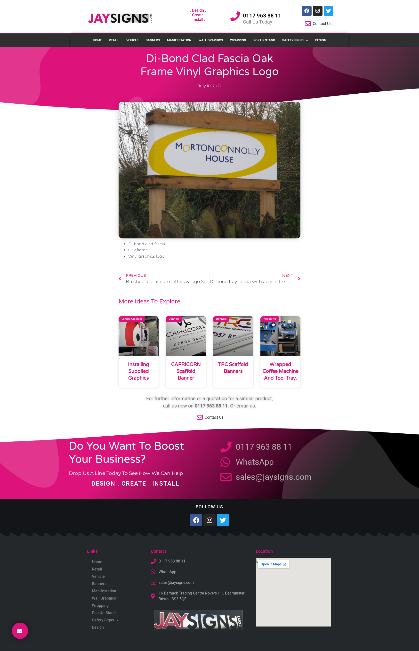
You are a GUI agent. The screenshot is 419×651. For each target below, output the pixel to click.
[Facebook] (307, 11)
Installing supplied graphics (138, 371)
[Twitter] (328, 11)
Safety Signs (293, 40)
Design (320, 40)
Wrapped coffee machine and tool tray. (280, 371)
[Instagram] (317, 11)
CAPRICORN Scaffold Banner (186, 371)
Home (97, 40)
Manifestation (179, 40)
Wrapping (238, 40)
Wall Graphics (211, 40)
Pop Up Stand (264, 40)
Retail (114, 40)
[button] (20, 631)
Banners (153, 40)
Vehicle (132, 40)
